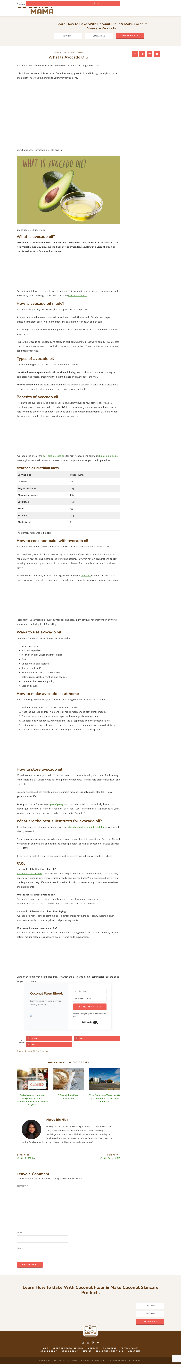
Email (20, 1248)
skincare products (77, 295)
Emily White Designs (131, 1360)
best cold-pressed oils (54, 455)
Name (19, 1232)
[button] (46, 1015)
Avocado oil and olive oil (29, 873)
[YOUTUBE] (98, 1343)
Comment (22, 1186)
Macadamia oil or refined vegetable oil (88, 826)
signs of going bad (57, 804)
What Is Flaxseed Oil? (110, 1157)
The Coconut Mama (35, 8)
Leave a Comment (76, 53)
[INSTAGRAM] (88, 1343)
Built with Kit (90, 1022)
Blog (46, 1051)
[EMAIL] (83, 1343)
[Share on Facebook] (49, 3)
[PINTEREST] (93, 1343)
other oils (86, 575)
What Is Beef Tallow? (26, 1157)
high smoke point (108, 455)
